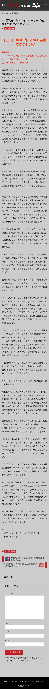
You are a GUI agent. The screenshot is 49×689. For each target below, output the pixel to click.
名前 (6, 623)
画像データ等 (8, 681)
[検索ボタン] (3, 5)
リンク (32, 681)
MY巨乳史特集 (9, 28)
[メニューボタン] (45, 5)
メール (7, 632)
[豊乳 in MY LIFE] (24, 5)
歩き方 (16, 681)
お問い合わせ (40, 681)
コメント (9, 594)
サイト (7, 641)
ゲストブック (24, 681)
